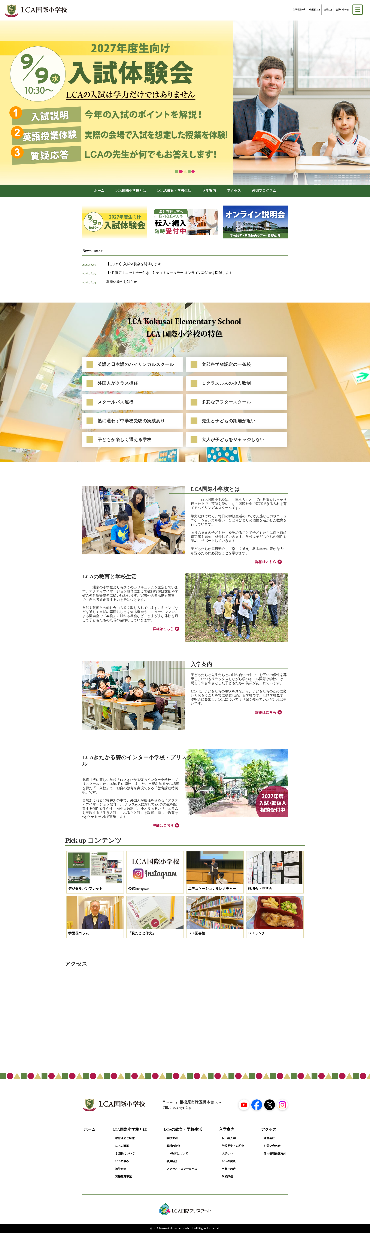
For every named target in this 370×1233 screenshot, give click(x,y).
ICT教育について (177, 1153)
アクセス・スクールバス (182, 1169)
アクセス (234, 190)
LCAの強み (122, 1161)
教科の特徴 (174, 1146)
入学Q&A (227, 1153)
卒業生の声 (229, 1169)
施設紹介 (120, 1169)
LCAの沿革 (122, 1146)
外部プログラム (264, 190)
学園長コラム (78, 933)
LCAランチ (256, 933)
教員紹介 (172, 1161)
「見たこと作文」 (142, 933)
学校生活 (172, 1138)
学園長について (125, 1153)
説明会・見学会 (260, 888)
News (92, 250)
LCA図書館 (196, 933)
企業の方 (328, 9)
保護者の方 (314, 9)
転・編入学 (229, 1138)
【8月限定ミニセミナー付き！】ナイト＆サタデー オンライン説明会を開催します (169, 273)
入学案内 (209, 190)
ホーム (99, 190)
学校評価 (227, 1176)
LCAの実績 (229, 1161)
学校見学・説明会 (233, 1146)
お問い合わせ (342, 9)
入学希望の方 (299, 9)
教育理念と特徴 (125, 1138)
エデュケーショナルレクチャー (212, 888)
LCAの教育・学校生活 (174, 190)
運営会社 (269, 1138)
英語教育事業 (123, 1176)
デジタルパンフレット (85, 888)
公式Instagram (138, 888)
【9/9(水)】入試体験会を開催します (133, 264)
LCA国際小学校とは (130, 190)
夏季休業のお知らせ (121, 282)
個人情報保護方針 (275, 1153)
